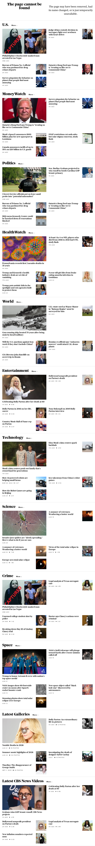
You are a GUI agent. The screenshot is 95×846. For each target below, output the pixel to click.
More (13, 25)
